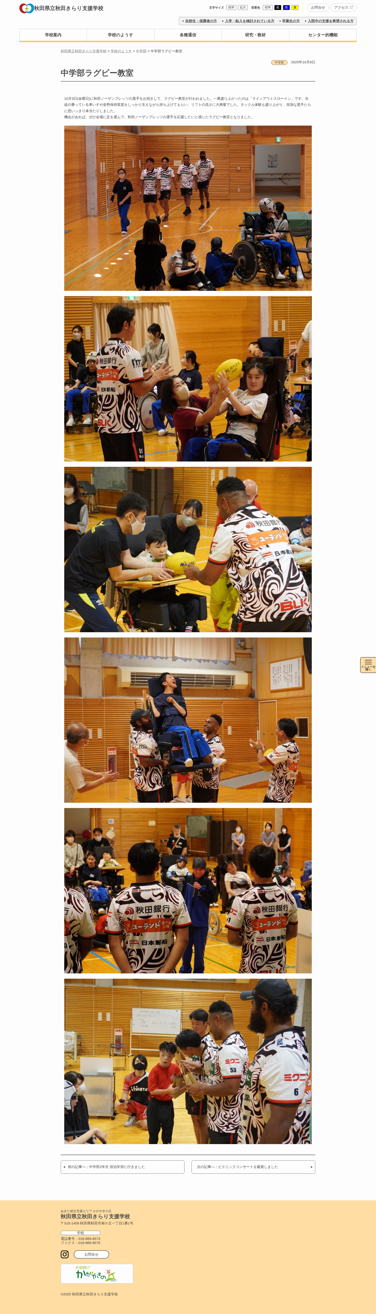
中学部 (279, 62)
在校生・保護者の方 (201, 21)
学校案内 (53, 35)
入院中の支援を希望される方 (331, 21)
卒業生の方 (291, 21)
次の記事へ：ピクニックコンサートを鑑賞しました (237, 1167)
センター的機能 (323, 35)
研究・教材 (255, 35)
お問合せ (318, 7)
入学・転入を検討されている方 (249, 21)
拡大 (243, 7)
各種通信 (188, 35)
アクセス (341, 7)
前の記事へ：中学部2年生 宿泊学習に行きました (106, 1167)
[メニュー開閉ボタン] (368, 665)
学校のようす (120, 35)
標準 (231, 7)
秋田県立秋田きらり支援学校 (68, 8)
